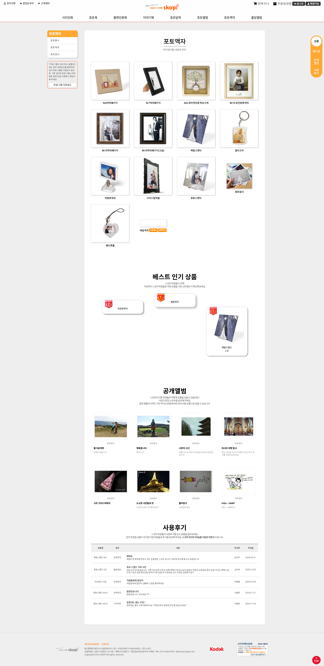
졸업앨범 (256, 17)
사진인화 (67, 17)
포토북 (93, 17)
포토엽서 (54, 54)
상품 (316, 41)
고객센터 (45, 3)
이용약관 (105, 644)
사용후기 (316, 72)
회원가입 (314, 3)
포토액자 (229, 17)
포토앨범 (202, 17)
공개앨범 (316, 61)
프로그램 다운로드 (62, 85)
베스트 (316, 51)
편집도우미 (28, 3)
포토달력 (175, 17)
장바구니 (263, 3)
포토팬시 (54, 40)
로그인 (299, 3)
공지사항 (11, 3)
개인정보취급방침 (91, 644)
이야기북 (148, 17)
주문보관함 (284, 3)
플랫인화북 (120, 17)
